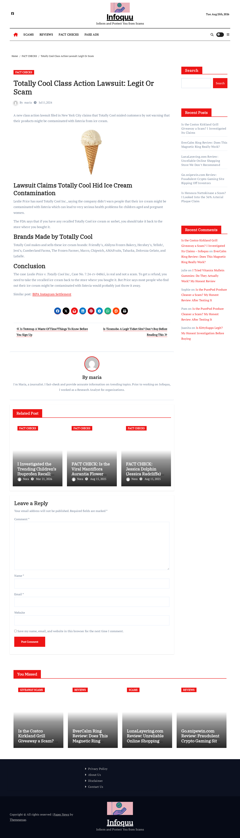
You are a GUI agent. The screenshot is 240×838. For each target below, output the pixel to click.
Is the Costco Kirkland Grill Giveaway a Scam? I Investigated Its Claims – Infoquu (203, 245)
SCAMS (28, 34)
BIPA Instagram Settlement (51, 294)
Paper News (61, 814)
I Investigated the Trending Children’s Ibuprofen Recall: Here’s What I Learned (36, 473)
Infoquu (120, 17)
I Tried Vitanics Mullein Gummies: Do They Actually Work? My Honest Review (202, 275)
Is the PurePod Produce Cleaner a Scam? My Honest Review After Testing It (204, 294)
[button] (228, 34)
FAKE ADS (92, 34)
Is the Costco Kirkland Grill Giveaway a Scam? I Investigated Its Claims (203, 128)
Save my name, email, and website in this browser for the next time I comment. (70, 631)
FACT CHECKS (69, 34)
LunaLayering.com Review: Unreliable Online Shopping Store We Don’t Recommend (200, 160)
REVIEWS (46, 34)
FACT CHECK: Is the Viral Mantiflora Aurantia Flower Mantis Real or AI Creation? (91, 473)
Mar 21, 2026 (44, 479)
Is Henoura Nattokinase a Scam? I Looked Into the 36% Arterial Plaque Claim (203, 197)
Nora (26, 479)
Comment (21, 519)
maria (28, 102)
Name (19, 576)
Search (192, 70)
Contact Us (95, 787)
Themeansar (18, 820)
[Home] (16, 34)
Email (19, 594)
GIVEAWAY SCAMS (31, 690)
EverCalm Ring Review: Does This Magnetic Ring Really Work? (204, 144)
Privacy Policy (97, 769)
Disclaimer (95, 781)
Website (19, 612)
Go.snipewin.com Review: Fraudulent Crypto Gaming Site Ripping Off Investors (202, 179)
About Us (94, 775)
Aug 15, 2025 (98, 479)
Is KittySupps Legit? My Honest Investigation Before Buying (202, 333)
